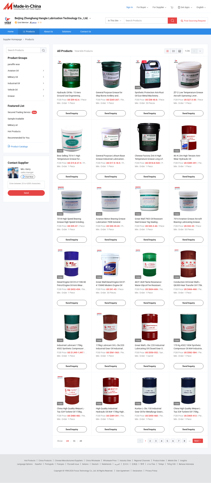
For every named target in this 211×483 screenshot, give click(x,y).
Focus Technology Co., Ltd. (85, 470)
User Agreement (122, 470)
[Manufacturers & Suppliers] (23, 6)
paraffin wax (14, 64)
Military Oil (13, 76)
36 (74, 440)
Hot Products (29, 460)
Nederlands (106, 464)
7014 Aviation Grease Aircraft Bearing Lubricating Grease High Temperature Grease (188, 222)
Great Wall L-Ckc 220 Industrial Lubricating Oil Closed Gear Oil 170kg (149, 348)
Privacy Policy (151, 470)
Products (30, 31)
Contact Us (85, 31)
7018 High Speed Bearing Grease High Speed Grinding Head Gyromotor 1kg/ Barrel (70, 222)
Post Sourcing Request (195, 20)
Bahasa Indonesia (186, 464)
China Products (45, 460)
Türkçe (161, 464)
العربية (117, 464)
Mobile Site (172, 460)
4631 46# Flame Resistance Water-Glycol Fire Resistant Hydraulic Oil (148, 285)
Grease (11, 95)
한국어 (126, 464)
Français (60, 464)
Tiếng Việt (171, 464)
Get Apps (185, 7)
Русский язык (73, 464)
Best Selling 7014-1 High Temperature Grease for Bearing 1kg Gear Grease (69, 159)
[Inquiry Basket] (172, 7)
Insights (183, 460)
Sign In (129, 7)
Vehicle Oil (12, 89)
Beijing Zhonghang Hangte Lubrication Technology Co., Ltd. (51, 18)
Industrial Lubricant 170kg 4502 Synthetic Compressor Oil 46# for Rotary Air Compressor (72, 348)
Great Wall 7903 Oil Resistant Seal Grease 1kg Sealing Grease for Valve (149, 222)
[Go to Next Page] (200, 51)
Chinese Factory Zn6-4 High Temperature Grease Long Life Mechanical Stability (149, 159)
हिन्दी (142, 464)
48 (81, 440)
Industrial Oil (14, 83)
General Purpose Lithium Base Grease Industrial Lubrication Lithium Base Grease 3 (110, 159)
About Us (48, 31)
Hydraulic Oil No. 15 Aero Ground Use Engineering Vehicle (69, 95)
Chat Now (29, 176)
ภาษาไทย (151, 464)
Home (10, 31)
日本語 (134, 464)
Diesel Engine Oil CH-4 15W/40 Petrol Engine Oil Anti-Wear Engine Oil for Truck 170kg (71, 285)
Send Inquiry (72, 113)
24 (67, 441)
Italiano (85, 464)
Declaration (137, 470)
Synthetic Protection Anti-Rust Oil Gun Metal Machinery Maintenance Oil (149, 95)
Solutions (66, 31)
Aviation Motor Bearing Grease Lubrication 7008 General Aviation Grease (110, 222)
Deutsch (95, 464)
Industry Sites (125, 460)
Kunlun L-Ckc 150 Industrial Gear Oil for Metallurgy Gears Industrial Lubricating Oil (148, 411)
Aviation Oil (13, 70)
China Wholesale (93, 460)
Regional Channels (142, 460)
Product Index (159, 460)
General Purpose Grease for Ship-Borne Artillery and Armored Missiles (109, 95)
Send (26, 192)
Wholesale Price (109, 460)
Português (49, 464)
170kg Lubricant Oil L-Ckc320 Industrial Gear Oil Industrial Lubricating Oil (110, 348)
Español (38, 464)
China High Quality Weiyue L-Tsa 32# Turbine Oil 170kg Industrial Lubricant (70, 411)
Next (196, 440)
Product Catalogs (19, 146)
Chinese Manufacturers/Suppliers (69, 460)
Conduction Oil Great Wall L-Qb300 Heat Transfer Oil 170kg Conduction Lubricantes (188, 285)
